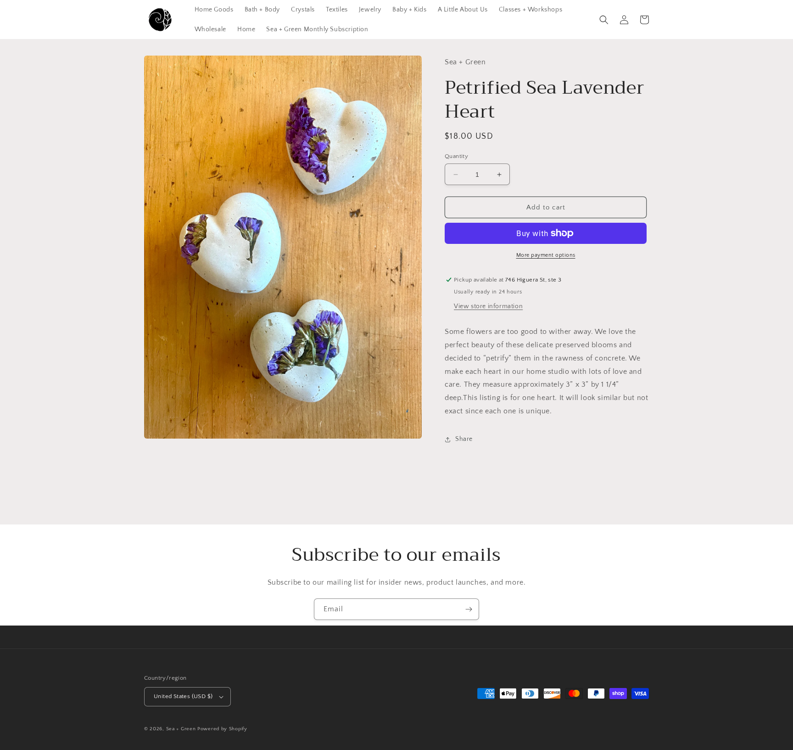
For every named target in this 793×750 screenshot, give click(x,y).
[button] (604, 20)
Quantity (456, 156)
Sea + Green (181, 729)
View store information (488, 306)
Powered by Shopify (222, 729)
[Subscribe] (468, 609)
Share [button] (464, 439)
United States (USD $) (183, 696)
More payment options (545, 255)
